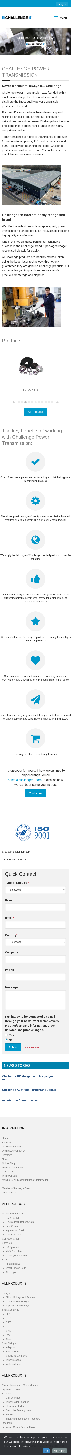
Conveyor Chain (11, 1238)
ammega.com (9, 1192)
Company (11, 952)
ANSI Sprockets (14, 1251)
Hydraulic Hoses (11, 1389)
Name (9, 900)
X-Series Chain (14, 1234)
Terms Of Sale (9, 1175)
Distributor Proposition (13, 1150)
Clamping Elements (16, 1355)
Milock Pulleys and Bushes (20, 1297)
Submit (13, 1047)
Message (11, 987)
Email (9, 917)
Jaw (8, 1335)
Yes (11, 1035)
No (11, 1040)
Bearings (7, 1393)
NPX (8, 1326)
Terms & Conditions (12, 1167)
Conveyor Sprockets (16, 1255)
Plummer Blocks (15, 1406)
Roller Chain (13, 1217)
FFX (8, 1314)
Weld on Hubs (13, 1364)
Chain (9, 1339)
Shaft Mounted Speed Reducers (23, 1418)
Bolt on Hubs (13, 1351)
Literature (7, 1155)
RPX (8, 1322)
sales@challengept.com (25, 780)
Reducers (7, 1423)
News (5, 1159)
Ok (46, 1450)
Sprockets (7, 1243)
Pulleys (6, 1293)
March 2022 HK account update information (25, 1180)
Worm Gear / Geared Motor (20, 1427)
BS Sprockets (13, 1247)
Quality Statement (11, 1146)
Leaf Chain (12, 1226)
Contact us (35, 793)
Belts (4, 1259)
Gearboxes (8, 1414)
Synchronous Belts (16, 1268)
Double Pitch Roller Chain (20, 1222)
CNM (8, 1330)
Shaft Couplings (10, 1309)
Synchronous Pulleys (17, 1301)
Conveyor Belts (14, 1272)
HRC (8, 1318)
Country (11, 935)
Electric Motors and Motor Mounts (20, 1385)
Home (5, 1138)
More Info (59, 1450)
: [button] (61, 4)
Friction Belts (13, 1263)
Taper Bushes (13, 1360)
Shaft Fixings (9, 1343)
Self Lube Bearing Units (18, 1410)
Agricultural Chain (15, 1230)
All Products (35, 411)
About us (6, 1142)
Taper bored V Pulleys (17, 1305)
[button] (5, 41)
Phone (9, 969)
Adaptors (10, 1347)
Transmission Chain (13, 1213)
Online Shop (8, 1163)
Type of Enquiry (17, 882)
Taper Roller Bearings (17, 1402)
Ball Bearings (13, 1397)
